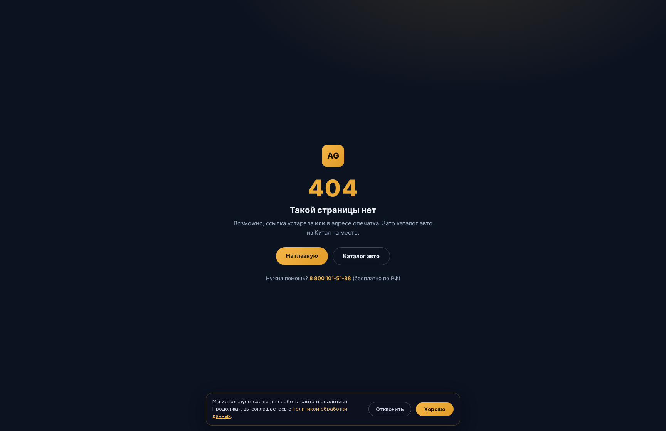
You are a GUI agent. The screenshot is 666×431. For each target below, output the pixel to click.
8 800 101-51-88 (330, 278)
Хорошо (434, 409)
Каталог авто (361, 256)
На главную (302, 255)
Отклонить (390, 409)
